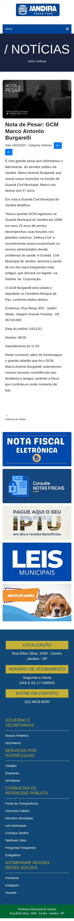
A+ (58, 145)
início (31, 61)
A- (8, 152)
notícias (41, 61)
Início (8, 29)
